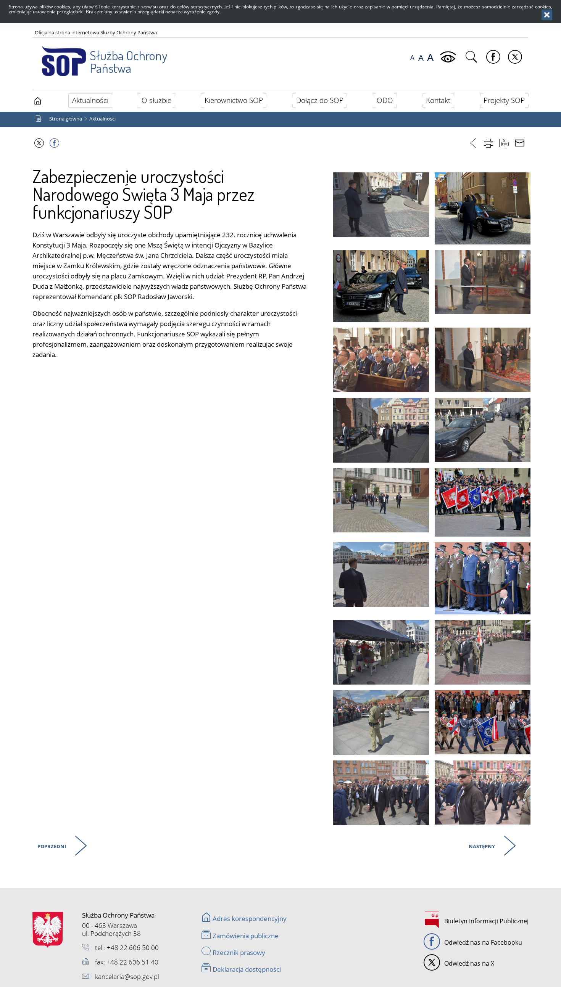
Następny (481, 845)
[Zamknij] (547, 15)
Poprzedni (51, 845)
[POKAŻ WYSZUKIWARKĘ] (472, 57)
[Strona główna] (37, 101)
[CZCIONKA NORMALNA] (412, 57)
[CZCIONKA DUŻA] (430, 57)
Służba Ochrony (128, 61)
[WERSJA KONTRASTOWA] (449, 57)
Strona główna (65, 118)
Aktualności (102, 118)
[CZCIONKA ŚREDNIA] (421, 57)
